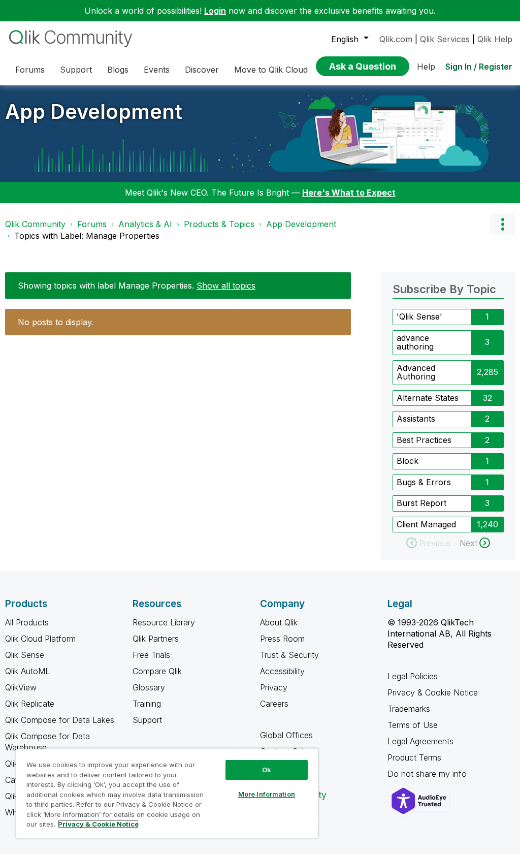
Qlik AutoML (27, 671)
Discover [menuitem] (202, 70)
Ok (266, 770)
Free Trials (151, 655)
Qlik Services (445, 39)
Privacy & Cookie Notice (432, 692)
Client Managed (426, 524)
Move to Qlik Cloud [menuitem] (271, 70)
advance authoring (415, 342)
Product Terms (414, 757)
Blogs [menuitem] (117, 70)
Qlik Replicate (29, 704)
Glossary (149, 687)
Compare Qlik (157, 671)
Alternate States (428, 398)
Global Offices (286, 735)
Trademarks (408, 709)
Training (147, 704)
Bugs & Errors (424, 482)
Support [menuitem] (76, 70)
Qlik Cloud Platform (40, 639)
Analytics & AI (145, 224)
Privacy (273, 687)
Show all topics (226, 285)
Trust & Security (289, 655)
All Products (27, 622)
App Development (93, 111)
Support (147, 720)
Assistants (416, 419)
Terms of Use (412, 725)
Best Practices (424, 440)
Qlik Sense (24, 655)
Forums (92, 224)
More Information (266, 794)
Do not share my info (428, 774)
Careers (274, 704)
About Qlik (279, 622)
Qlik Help (494, 39)
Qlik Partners (156, 639)
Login (215, 11)
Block (407, 461)
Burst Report (421, 503)
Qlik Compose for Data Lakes (59, 720)
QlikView (21, 687)
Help (426, 66)
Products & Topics (219, 224)
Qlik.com (395, 39)
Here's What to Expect (349, 192)
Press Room (282, 639)
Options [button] (502, 224)
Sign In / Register (478, 66)
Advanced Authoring (416, 372)
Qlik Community (35, 224)
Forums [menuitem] (30, 70)
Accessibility (282, 671)
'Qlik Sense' (419, 316)
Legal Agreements (420, 741)
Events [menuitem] (157, 70)
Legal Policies (412, 676)
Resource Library (164, 622)
